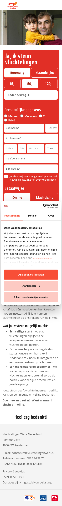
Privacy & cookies (14, 471)
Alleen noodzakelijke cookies (31, 296)
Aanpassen (29, 285)
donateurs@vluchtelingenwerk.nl (33, 453)
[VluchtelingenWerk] (10, 4)
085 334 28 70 (35, 458)
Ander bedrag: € (19, 95)
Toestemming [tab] (12, 215)
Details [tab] (32, 215)
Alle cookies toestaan (31, 274)
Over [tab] (51, 215)
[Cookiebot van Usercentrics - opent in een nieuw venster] (43, 206)
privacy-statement (43, 258)
